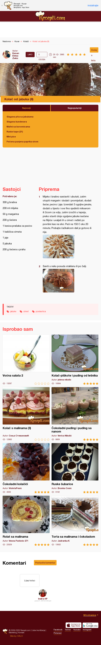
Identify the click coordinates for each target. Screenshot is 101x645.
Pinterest (58, 633)
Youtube (76, 630)
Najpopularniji (75, 108)
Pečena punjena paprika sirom (22, 141)
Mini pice (11, 136)
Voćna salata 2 (26, 360)
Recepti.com (50, 16)
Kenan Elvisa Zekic (15, 55)
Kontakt (21, 632)
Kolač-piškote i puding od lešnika (75, 360)
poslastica (41, 311)
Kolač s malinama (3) (26, 414)
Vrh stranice (89, 615)
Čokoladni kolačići (26, 468)
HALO (20, 636)
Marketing (13, 632)
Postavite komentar (45, 562)
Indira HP (42, 598)
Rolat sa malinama (26, 521)
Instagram (87, 630)
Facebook (58, 630)
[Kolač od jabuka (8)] (67, 246)
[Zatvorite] (2, 5)
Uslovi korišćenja (38, 630)
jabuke (13, 311)
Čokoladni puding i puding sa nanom (75, 414)
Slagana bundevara (17, 121)
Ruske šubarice (75, 468)
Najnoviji (26, 108)
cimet (26, 311)
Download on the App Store (73, 625)
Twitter (68, 630)
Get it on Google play (90, 625)
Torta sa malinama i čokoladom (75, 521)
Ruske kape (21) (15, 131)
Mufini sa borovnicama (18, 126)
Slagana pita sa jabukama (20, 116)
